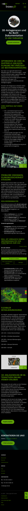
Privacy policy (23, 246)
